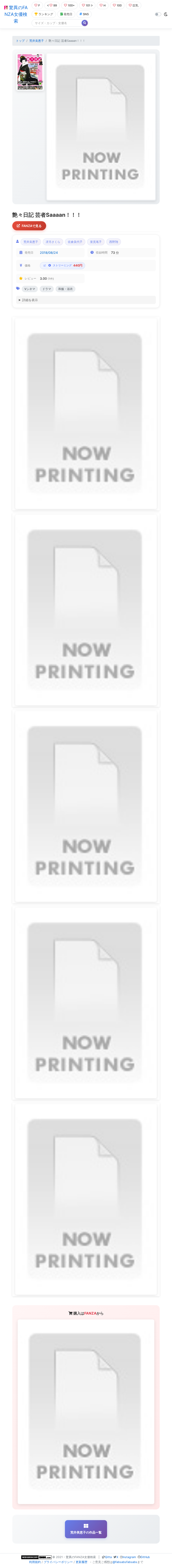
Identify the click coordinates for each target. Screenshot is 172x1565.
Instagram (129, 1557)
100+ (71, 5)
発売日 (68, 14)
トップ (20, 40)
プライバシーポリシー (58, 1562)
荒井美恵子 (36, 40)
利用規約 (35, 1562)
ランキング (46, 14)
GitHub (145, 1557)
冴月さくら (53, 242)
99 (55, 5)
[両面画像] (101, 127)
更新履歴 (81, 1562)
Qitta (108, 1557)
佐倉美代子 (75, 242)
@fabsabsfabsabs (125, 1562)
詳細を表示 (30, 300)
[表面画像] (30, 72)
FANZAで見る (32, 226)
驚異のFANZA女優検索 (16, 14)
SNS (86, 14)
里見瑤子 (96, 242)
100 (119, 5)
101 (88, 5)
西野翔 (113, 242)
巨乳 (135, 5)
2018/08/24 (49, 252)
